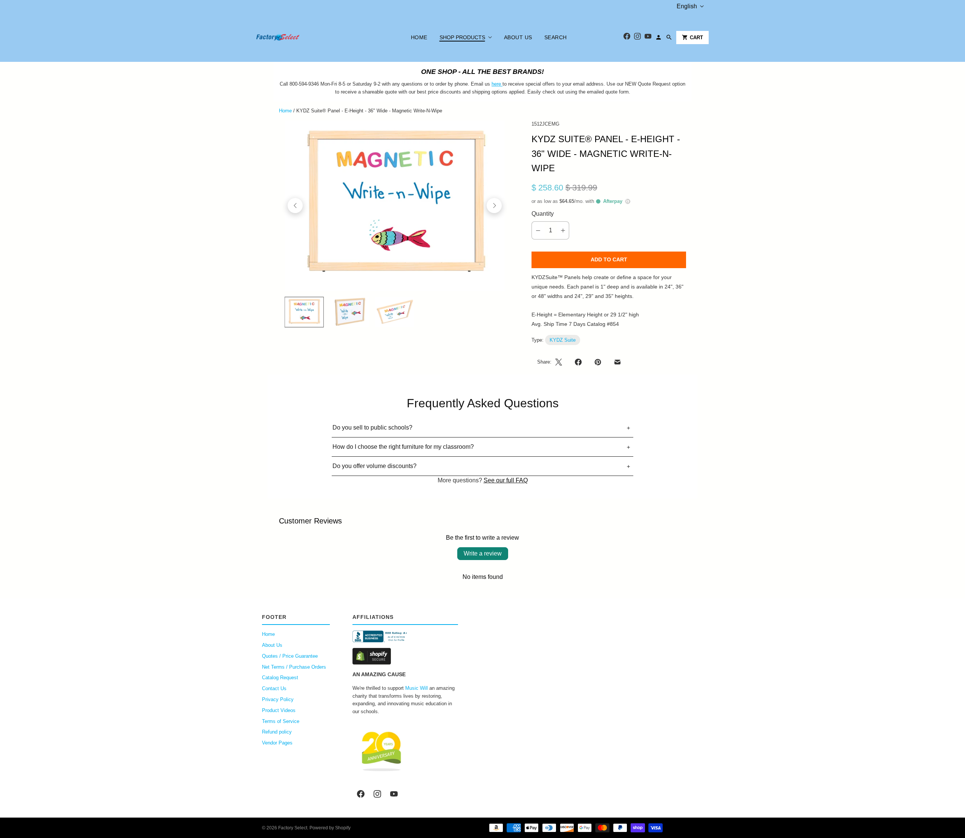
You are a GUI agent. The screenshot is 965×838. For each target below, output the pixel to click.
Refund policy (277, 732)
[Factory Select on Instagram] (377, 794)
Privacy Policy (278, 699)
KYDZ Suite (563, 340)
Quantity (543, 213)
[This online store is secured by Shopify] (405, 656)
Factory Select (292, 827)
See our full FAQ (506, 480)
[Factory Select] (300, 37)
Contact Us (274, 688)
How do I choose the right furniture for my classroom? (403, 447)
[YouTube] (648, 37)
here (496, 84)
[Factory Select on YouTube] (394, 794)
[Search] (669, 37)
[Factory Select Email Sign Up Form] (501, 84)
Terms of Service (280, 721)
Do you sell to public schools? (372, 427)
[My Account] (658, 37)
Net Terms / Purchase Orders (294, 667)
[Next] (494, 205)
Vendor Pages (277, 743)
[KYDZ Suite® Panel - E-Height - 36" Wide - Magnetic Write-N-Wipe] (395, 205)
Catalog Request (280, 677)
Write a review (483, 553)
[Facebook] (626, 37)
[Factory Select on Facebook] (360, 794)
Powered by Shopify (330, 827)
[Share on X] (561, 362)
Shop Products (462, 37)
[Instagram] (637, 37)
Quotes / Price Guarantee (290, 656)
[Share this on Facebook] (578, 362)
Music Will (416, 688)
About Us (518, 37)
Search (555, 37)
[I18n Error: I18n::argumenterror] (304, 312)
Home (419, 37)
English (687, 6)
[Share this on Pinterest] (598, 362)
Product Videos (279, 710)
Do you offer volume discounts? (374, 466)
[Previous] (295, 205)
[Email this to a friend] (617, 362)
